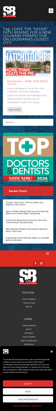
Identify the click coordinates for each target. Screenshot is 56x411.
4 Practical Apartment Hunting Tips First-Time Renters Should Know (27, 221)
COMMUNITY (12, 91)
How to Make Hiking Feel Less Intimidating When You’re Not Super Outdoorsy (27, 212)
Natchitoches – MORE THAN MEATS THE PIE (27, 83)
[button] (51, 351)
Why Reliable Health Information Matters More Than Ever (27, 230)
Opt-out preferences (21, 405)
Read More (15, 109)
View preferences (28, 399)
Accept (28, 383)
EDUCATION (23, 91)
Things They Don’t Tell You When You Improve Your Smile (24, 203)
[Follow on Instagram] (41, 263)
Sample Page (36, 405)
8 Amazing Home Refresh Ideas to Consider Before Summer (27, 238)
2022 (42, 88)
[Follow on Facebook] (35, 263)
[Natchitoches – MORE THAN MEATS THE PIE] (28, 63)
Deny (28, 391)
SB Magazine (21, 88)
